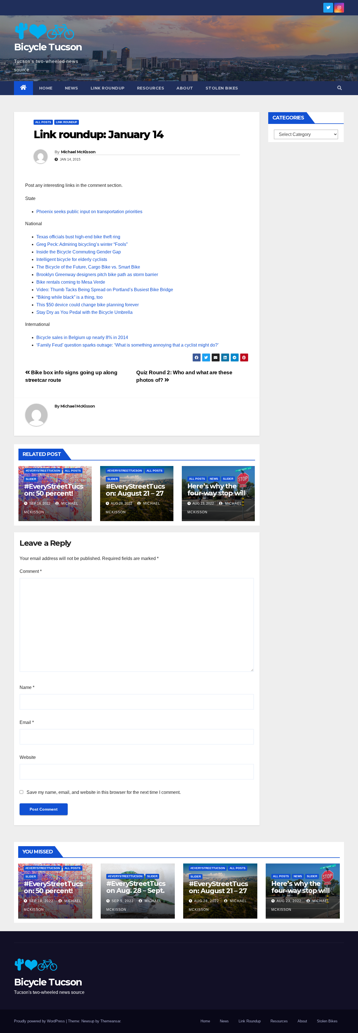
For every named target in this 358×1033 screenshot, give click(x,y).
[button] (339, 88)
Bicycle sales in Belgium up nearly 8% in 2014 (82, 337)
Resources (150, 88)
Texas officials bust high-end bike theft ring (78, 236)
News (71, 88)
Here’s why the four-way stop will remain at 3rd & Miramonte (216, 496)
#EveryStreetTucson (43, 470)
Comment (31, 571)
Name (27, 687)
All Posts (43, 122)
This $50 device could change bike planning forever (87, 304)
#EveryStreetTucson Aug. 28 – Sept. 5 (135, 890)
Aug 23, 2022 (289, 901)
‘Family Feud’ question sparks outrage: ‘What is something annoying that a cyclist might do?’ (127, 345)
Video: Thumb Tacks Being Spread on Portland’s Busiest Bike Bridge (104, 289)
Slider (31, 479)
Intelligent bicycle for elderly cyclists (71, 259)
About (184, 88)
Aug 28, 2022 (206, 901)
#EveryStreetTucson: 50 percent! (53, 489)
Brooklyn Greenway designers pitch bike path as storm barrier (97, 274)
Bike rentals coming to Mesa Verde (70, 282)
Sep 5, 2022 (123, 901)
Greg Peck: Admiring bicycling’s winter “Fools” (82, 244)
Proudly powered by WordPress (40, 1021)
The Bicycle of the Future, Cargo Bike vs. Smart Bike (88, 267)
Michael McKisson (78, 151)
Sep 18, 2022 (41, 901)
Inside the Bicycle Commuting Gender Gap (78, 252)
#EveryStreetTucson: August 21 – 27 (135, 489)
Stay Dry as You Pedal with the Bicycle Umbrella (84, 312)
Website (28, 757)
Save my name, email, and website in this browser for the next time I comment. (104, 792)
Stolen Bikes (222, 88)
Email (27, 722)
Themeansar (110, 1021)
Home (46, 88)
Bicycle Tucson (48, 47)
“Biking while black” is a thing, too (69, 297)
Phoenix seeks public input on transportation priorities (89, 211)
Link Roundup (108, 88)
